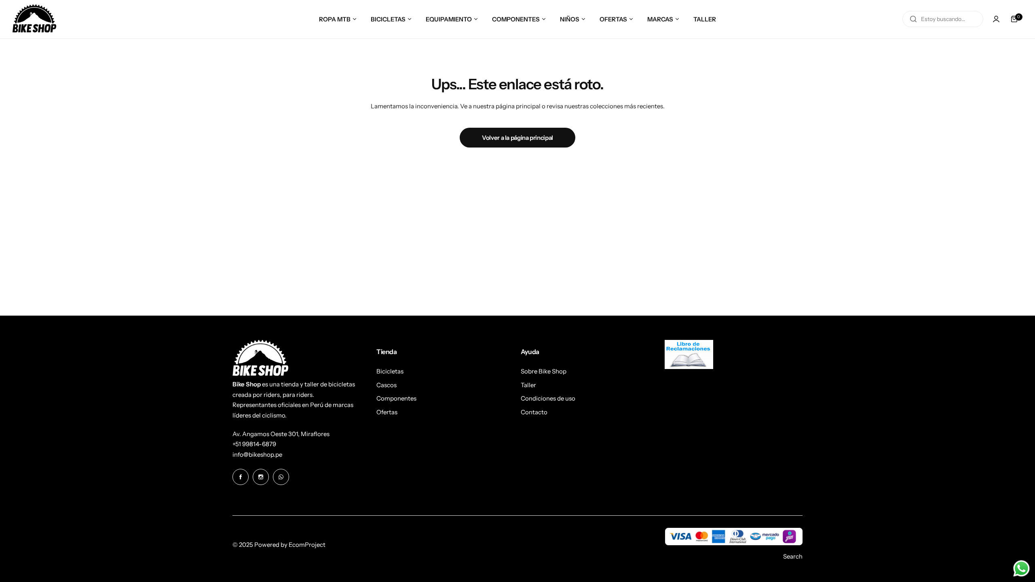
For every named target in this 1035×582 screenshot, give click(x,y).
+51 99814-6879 (254, 444)
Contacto (534, 412)
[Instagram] (261, 477)
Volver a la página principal (517, 137)
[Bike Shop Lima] (34, 19)
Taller (528, 385)
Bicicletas (389, 371)
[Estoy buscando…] (913, 19)
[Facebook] (240, 477)
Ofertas (386, 412)
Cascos (386, 385)
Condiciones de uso (548, 398)
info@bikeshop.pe (257, 454)
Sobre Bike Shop (543, 371)
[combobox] (942, 19)
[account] (996, 19)
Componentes (396, 398)
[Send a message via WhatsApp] (1021, 568)
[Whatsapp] (281, 477)
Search (793, 556)
